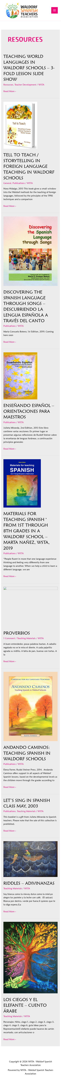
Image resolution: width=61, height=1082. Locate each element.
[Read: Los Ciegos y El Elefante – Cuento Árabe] (30, 957)
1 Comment (9, 638)
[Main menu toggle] (54, 10)
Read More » (9, 91)
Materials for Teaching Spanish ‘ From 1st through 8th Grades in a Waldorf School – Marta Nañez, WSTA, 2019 (26, 530)
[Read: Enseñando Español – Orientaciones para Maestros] (20, 375)
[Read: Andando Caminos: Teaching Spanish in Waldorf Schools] (30, 706)
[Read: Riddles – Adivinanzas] (30, 859)
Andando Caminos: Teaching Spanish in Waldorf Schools (26, 753)
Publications (19, 183)
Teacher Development (25, 84)
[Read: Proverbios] (30, 606)
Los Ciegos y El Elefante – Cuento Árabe (25, 1005)
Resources (8, 84)
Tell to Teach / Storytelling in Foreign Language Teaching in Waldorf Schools (28, 166)
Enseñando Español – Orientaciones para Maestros (28, 411)
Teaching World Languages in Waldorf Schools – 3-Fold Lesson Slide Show (28, 68)
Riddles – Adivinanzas (28, 883)
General (7, 183)
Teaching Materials (26, 638)
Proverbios (16, 633)
